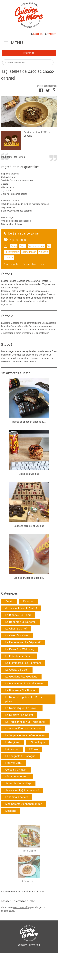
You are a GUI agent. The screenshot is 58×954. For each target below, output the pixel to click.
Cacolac (28, 135)
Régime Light (13, 762)
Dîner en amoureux (17, 776)
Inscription (38, 34)
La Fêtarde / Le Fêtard (18, 656)
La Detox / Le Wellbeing (19, 649)
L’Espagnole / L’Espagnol (20, 756)
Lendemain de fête (16, 797)
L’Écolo (33, 749)
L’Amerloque (37, 742)
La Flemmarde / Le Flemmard (23, 662)
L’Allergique (12, 742)
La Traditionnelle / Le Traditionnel (25, 721)
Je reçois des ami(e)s (18, 783)
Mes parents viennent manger (23, 803)
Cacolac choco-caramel (34, 264)
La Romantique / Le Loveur (21, 708)
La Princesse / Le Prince (20, 690)
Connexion (51, 34)
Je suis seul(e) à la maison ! (22, 790)
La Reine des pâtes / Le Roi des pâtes (24, 699)
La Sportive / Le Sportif (19, 714)
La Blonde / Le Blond (18, 614)
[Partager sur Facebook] (41, 91)
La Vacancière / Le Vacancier (23, 728)
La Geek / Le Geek (16, 669)
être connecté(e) (21, 907)
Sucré (9, 601)
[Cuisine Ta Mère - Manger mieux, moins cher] (29, 14)
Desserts (10, 810)
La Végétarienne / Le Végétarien (25, 735)
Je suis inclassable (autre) (21, 608)
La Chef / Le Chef (16, 628)
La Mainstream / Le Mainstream (24, 683)
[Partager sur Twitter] (48, 91)
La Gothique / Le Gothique (21, 676)
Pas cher (28, 601)
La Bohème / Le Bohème (20, 621)
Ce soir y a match (15, 769)
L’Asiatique (12, 749)
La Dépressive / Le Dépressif (22, 642)
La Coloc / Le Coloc (17, 635)
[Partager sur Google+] (55, 91)
